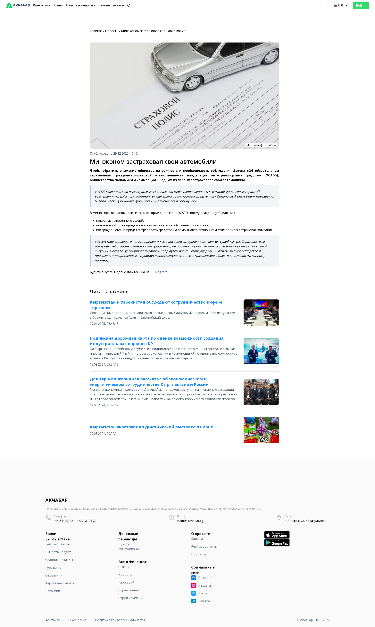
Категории (40, 5)
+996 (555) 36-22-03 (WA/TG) (75, 521)
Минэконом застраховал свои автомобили (154, 31)
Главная (96, 31)
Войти (361, 5)
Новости (111, 31)
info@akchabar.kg (190, 521)
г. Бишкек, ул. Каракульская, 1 (307, 521)
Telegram (159, 272)
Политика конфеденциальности (120, 620)
